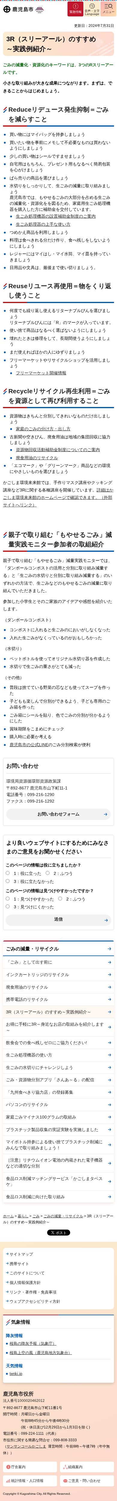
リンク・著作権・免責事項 (33, 1292)
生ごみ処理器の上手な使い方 (43, 224)
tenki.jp (16, 1373)
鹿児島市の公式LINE (29, 744)
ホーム (8, 1216)
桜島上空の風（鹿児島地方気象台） (41, 1353)
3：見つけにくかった (34, 906)
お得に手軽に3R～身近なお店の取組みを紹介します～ (55, 1027)
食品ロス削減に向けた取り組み (35, 1196)
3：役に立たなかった (34, 881)
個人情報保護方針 (25, 1282)
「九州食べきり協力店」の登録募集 (39, 1092)
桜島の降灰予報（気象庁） (33, 1343)
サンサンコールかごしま (26, 1446)
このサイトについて (27, 1273)
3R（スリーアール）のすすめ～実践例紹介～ (48, 1012)
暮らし (23, 1216)
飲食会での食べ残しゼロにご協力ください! (46, 1042)
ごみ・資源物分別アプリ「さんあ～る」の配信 (50, 1079)
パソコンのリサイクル (27, 1104)
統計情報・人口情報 (27, 1481)
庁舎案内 (18, 1467)
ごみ (36, 1216)
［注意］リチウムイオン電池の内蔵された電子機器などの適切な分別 (54, 1163)
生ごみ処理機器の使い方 (29, 1055)
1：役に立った (27, 873)
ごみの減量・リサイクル (32, 948)
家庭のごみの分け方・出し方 (43, 428)
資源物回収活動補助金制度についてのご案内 (58, 449)
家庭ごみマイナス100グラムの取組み (41, 1117)
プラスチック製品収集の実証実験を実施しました (52, 1129)
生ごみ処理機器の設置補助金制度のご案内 (56, 216)
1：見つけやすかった (34, 899)
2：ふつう (63, 873)
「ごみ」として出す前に (29, 962)
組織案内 (75, 1467)
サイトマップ (21, 1254)
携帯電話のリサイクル (27, 999)
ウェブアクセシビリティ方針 (35, 1301)
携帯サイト (19, 1264)
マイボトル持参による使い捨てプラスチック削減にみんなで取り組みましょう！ (54, 1144)
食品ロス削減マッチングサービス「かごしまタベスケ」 (54, 1181)
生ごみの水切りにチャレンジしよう (39, 1067)
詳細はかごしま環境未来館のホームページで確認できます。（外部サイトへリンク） (58, 497)
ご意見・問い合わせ (84, 1481)
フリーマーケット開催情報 (41, 373)
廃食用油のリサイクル (37, 457)
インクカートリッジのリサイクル (37, 974)
